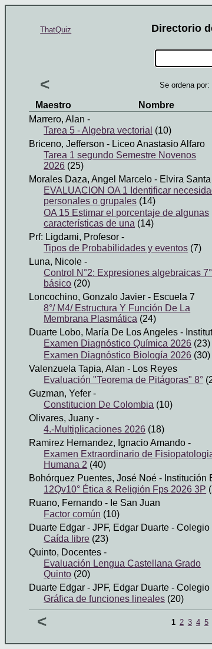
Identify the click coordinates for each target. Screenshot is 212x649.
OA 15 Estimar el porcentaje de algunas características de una (126, 218)
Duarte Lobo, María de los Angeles (103, 332)
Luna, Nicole (55, 262)
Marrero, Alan (57, 119)
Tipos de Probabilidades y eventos (116, 248)
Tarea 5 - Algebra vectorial (98, 130)
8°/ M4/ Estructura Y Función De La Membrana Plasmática (117, 313)
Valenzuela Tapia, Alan (77, 369)
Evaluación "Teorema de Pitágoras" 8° (123, 380)
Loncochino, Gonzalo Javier (87, 297)
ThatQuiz (55, 29)
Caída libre (67, 539)
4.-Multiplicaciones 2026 (94, 429)
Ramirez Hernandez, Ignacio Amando (107, 443)
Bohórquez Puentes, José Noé (93, 478)
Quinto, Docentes (65, 552)
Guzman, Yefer (60, 393)
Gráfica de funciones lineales (104, 599)
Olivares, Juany (61, 418)
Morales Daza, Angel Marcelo (90, 179)
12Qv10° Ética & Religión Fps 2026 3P (125, 489)
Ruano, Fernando (65, 503)
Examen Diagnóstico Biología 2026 (117, 355)
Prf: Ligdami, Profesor (74, 237)
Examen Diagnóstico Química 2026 (117, 343)
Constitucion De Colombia (99, 405)
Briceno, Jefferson (66, 144)
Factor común (72, 514)
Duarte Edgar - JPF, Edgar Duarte (99, 527)
